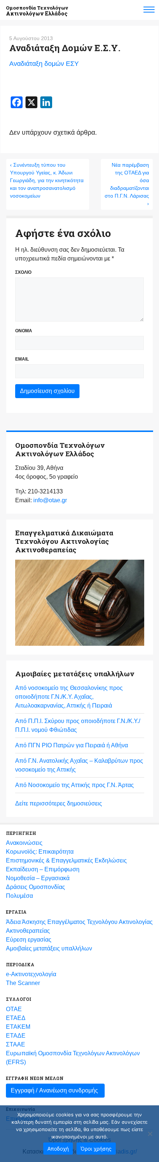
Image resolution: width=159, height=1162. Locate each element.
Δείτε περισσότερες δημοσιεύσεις (58, 803)
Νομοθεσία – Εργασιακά (38, 878)
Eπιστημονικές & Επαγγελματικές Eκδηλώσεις (66, 860)
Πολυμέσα (19, 896)
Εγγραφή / (54, 1090)
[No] (149, 1133)
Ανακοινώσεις (24, 843)
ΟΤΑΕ (14, 1009)
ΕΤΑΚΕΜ (18, 1027)
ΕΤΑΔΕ (16, 1035)
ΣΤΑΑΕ (15, 1044)
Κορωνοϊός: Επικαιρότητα (40, 852)
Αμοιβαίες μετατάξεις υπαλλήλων (49, 948)
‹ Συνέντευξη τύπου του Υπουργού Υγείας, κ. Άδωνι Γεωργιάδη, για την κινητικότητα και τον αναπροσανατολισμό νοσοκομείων (47, 180)
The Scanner (23, 983)
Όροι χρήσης (96, 1148)
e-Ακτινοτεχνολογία (31, 974)
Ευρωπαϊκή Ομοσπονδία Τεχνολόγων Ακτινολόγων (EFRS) (73, 1057)
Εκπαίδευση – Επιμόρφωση (43, 869)
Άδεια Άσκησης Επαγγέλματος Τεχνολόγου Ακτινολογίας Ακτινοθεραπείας (79, 926)
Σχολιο (23, 272)
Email (22, 359)
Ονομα (23, 330)
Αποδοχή (58, 1148)
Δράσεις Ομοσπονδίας (35, 887)
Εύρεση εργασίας (28, 939)
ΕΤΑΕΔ (16, 1018)
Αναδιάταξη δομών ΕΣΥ (44, 63)
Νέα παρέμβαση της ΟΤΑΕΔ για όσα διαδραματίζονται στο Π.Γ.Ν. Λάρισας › (127, 184)
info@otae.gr (50, 500)
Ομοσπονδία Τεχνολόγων (37, 11)
